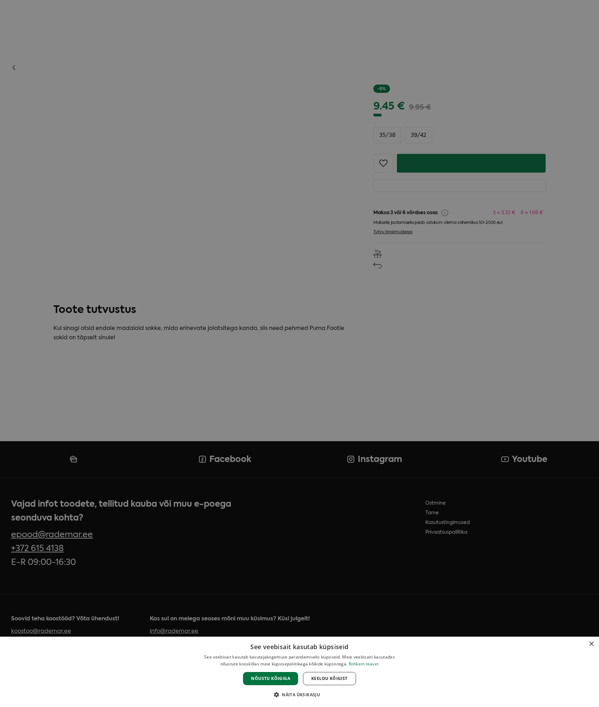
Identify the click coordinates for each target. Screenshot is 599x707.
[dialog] (299, 672)
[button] (299, 694)
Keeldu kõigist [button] (329, 678)
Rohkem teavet (364, 664)
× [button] (591, 644)
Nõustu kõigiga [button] (270, 678)
